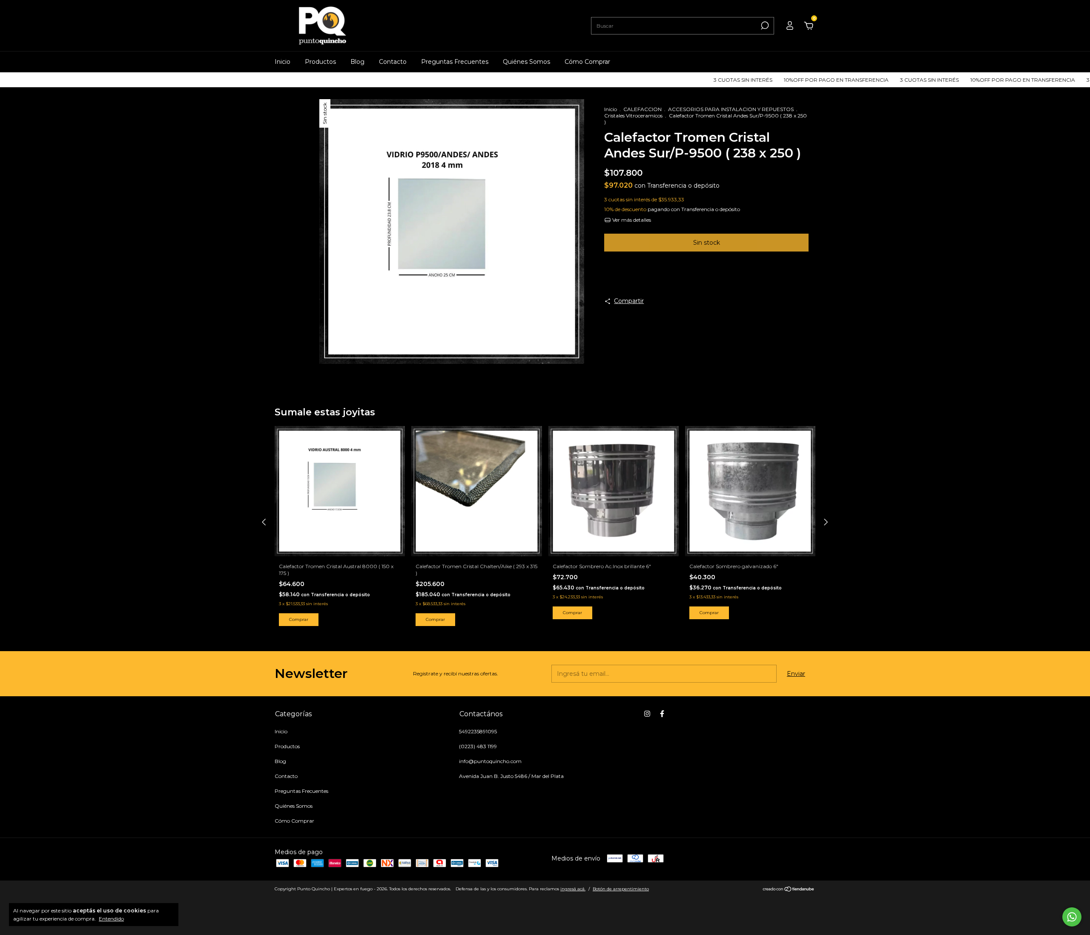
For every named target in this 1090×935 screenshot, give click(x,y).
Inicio (282, 62)
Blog (357, 62)
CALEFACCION (642, 109)
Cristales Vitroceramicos (633, 115)
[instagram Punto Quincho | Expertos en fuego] (647, 713)
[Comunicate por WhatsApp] (1071, 916)
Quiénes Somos (526, 62)
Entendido (111, 918)
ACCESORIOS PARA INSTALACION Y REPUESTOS (731, 109)
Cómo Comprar (587, 62)
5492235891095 (478, 731)
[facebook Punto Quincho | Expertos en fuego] (662, 713)
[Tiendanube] (788, 890)
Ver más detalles (631, 220)
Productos (320, 62)
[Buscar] (764, 25)
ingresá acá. (572, 889)
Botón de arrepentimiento (621, 889)
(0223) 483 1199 (478, 746)
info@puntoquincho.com (490, 761)
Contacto (393, 62)
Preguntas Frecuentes (454, 62)
